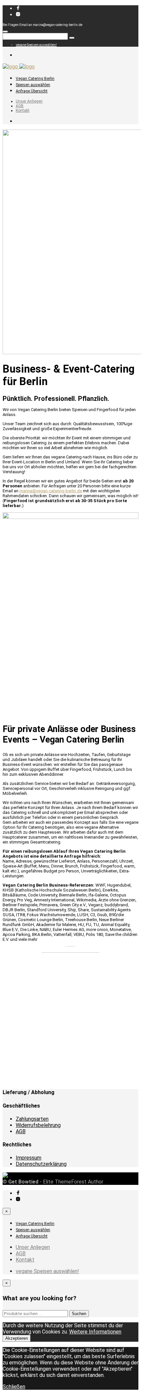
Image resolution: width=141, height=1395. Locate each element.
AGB (20, 106)
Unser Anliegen (29, 101)
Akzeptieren (16, 1338)
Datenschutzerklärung (41, 1164)
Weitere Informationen (95, 1332)
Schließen (14, 1386)
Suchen (79, 1313)
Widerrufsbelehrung (38, 1125)
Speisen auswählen (33, 85)
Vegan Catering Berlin (35, 78)
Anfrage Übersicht (32, 91)
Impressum (28, 1158)
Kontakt (23, 110)
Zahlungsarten (32, 1119)
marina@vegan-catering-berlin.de (50, 490)
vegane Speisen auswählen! (36, 45)
